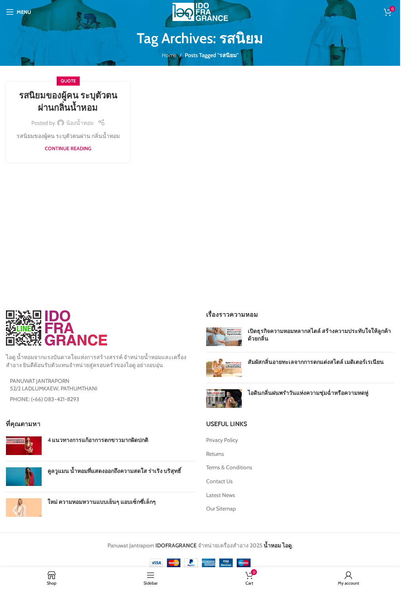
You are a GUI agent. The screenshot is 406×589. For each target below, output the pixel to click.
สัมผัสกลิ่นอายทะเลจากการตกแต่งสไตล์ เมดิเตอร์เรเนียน (316, 361)
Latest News (220, 495)
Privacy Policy (222, 440)
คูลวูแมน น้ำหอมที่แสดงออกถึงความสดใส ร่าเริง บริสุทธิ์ (114, 470)
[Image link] (56, 327)
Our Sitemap (221, 508)
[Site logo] (200, 11)
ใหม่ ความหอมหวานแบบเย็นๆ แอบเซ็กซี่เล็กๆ (102, 501)
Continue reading (68, 148)
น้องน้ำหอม (80, 122)
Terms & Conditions (229, 467)
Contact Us (219, 481)
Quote (68, 81)
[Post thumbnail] (224, 336)
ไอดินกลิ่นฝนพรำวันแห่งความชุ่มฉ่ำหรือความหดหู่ (308, 392)
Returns (215, 453)
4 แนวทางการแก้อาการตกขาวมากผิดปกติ (98, 440)
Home (169, 55)
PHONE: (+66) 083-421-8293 (44, 399)
